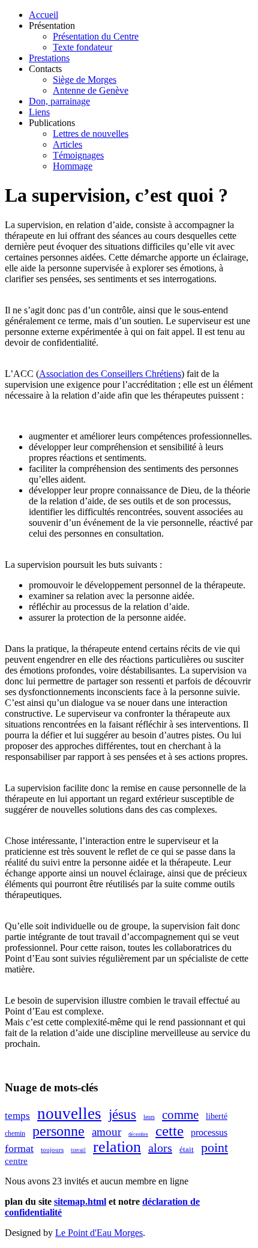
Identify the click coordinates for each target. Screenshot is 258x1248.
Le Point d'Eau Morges (99, 1233)
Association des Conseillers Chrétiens (110, 374)
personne (58, 1131)
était (186, 1149)
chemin (15, 1133)
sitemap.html (80, 1201)
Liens (39, 112)
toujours (52, 1149)
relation (117, 1147)
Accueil (43, 15)
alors (160, 1147)
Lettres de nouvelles (90, 133)
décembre (138, 1134)
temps (17, 1115)
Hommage (72, 166)
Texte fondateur (82, 47)
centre (16, 1161)
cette (169, 1131)
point (214, 1147)
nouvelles (69, 1114)
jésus (122, 1114)
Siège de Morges (84, 79)
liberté (216, 1116)
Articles (67, 144)
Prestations (49, 58)
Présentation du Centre (96, 36)
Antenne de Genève (90, 90)
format (19, 1148)
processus (209, 1132)
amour (106, 1132)
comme (180, 1115)
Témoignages (78, 155)
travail (78, 1150)
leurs (149, 1117)
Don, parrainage (59, 101)
